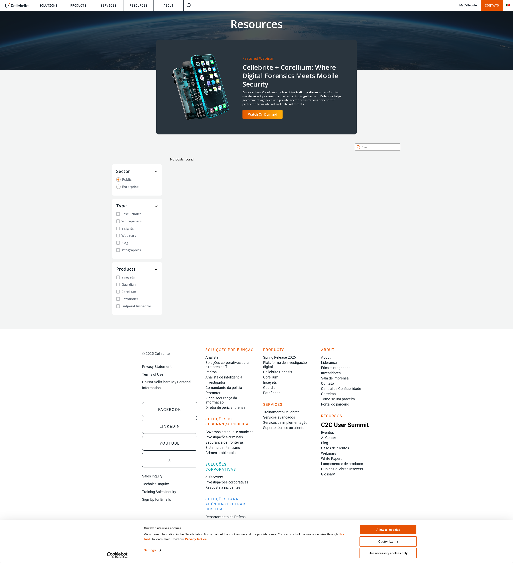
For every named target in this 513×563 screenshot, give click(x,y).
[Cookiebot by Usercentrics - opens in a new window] (117, 555)
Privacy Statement (157, 366)
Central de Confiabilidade (341, 388)
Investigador (215, 382)
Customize (385, 541)
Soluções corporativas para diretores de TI (227, 364)
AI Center (328, 438)
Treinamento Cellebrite (281, 412)
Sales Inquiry (152, 476)
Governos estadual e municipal (229, 432)
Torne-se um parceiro (338, 399)
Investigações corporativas (226, 482)
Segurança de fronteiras (224, 442)
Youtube (170, 443)
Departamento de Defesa (225, 517)
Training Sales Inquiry (159, 492)
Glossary (328, 474)
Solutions (48, 5)
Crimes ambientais (220, 453)
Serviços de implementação (285, 422)
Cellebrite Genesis (277, 372)
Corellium (270, 377)
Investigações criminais (224, 437)
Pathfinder (271, 393)
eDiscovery (214, 477)
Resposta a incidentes (222, 487)
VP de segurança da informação (221, 400)
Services (108, 5)
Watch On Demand (262, 114)
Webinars (328, 453)
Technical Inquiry (155, 484)
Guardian (270, 387)
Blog (324, 443)
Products (78, 5)
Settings (150, 550)
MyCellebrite (468, 5)
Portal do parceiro (335, 404)
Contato (492, 5)
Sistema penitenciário (222, 447)
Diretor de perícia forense (225, 407)
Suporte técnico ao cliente (283, 428)
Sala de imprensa (335, 378)
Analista (211, 357)
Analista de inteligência (223, 377)
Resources (138, 5)
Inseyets (270, 382)
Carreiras (328, 394)
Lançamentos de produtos (342, 464)
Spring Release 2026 (279, 357)
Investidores (331, 373)
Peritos (211, 372)
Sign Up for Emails (156, 499)
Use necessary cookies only (388, 553)
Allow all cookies (388, 529)
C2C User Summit (345, 424)
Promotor (212, 393)
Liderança (329, 362)
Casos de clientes (335, 448)
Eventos (327, 432)
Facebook (169, 409)
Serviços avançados (279, 417)
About (169, 5)
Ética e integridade (335, 368)
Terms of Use (152, 374)
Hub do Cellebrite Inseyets (342, 469)
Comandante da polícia (223, 387)
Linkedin (170, 426)
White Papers (331, 458)
